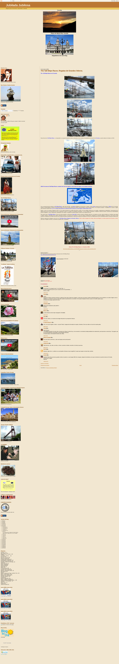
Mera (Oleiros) (3, 571)
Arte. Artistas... (3, 553)
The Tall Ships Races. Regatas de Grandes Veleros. (10, 532)
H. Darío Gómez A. (48, 322)
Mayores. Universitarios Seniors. (7, 570)
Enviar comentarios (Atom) (51, 367)
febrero (4, 538)
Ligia (45, 316)
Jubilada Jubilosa (18, 5)
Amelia (45, 355)
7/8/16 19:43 (46, 335)
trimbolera (46, 303)
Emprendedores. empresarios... (6, 560)
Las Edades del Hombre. (5, 568)
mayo (4, 535)
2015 (3, 539)
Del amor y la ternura (4, 557)
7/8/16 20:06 (46, 341)
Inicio (81, 365)
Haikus (2, 567)
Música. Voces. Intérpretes (6, 574)
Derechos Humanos (4, 558)
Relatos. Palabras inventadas (6, 579)
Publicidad (3, 577)
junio (4, 534)
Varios (2, 581)
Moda (2, 572)
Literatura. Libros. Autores (5, 569)
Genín (45, 286)
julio (3, 531)
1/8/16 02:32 (46, 292)
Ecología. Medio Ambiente (5, 559)
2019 (3, 522)
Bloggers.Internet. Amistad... (6, 554)
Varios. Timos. (3, 582)
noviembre (5, 528)
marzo (4, 537)
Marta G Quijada (47, 337)
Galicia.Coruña (49, 281)
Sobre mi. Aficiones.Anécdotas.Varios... (8, 580)
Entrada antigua (115, 365)
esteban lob (46, 343)
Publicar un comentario (45, 363)
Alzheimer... (3, 552)
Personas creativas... (5, 576)
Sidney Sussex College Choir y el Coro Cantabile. (10, 533)
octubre (4, 529)
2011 (3, 543)
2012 (3, 542)
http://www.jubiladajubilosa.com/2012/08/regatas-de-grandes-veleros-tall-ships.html (79, 248)
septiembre (5, 530)
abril (4, 536)
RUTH (45, 349)
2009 (3, 545)
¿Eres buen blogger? (4, 654)
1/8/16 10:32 (46, 314)
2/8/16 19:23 (46, 326)
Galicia (2, 562)
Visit (4, 646)
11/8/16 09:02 (46, 353)
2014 (3, 540)
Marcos (45, 310)
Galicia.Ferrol (3, 566)
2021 (3, 520)
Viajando (2, 583)
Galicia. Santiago (4, 564)
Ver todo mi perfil (4, 122)
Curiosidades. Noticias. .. (5, 555)
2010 (3, 544)
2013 (3, 541)
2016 (3, 526)
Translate (22, 110)
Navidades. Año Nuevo (5, 575)
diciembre (4, 527)
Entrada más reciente (45, 365)
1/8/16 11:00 (46, 320)
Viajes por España (4, 584)
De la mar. (45, 281)
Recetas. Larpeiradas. (5, 578)
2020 (3, 521)
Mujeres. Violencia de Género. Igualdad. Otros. (9, 573)
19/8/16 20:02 (46, 361)
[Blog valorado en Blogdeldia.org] (4, 652)
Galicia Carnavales (4, 563)
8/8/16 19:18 (46, 347)
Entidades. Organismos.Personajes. (7, 561)
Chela (45, 294)
